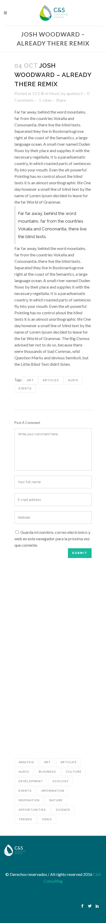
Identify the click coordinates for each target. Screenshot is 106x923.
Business (47, 771)
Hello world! (58, 568)
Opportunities (32, 810)
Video (47, 819)
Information (52, 791)
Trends (25, 819)
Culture (74, 771)
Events (25, 388)
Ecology (61, 781)
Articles (51, 380)
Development (31, 781)
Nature (56, 800)
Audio (73, 380)
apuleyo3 (74, 93)
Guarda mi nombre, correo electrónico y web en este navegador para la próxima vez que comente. (52, 538)
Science (63, 810)
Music (54, 93)
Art (30, 380)
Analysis (26, 762)
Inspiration (29, 800)
